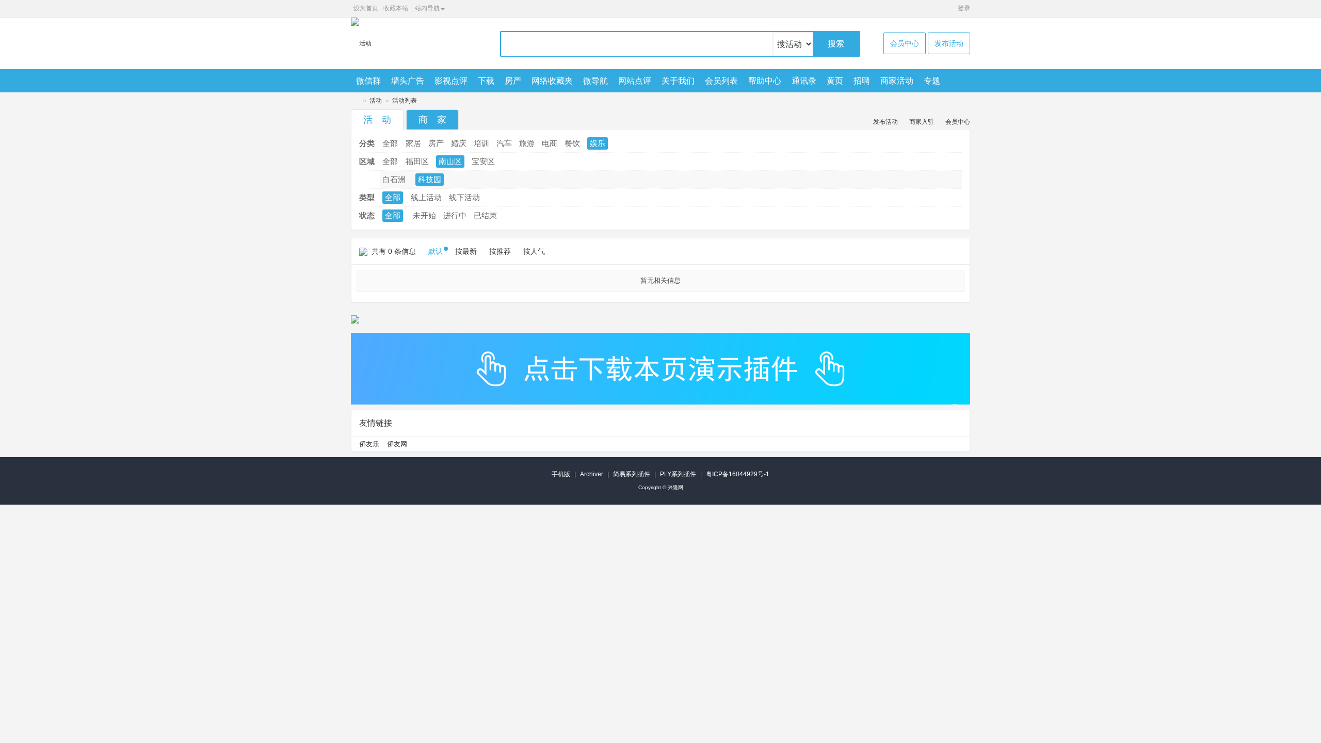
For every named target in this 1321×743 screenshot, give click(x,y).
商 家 (432, 120)
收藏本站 (395, 8)
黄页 (835, 80)
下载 (486, 80)
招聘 (861, 80)
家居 (413, 143)
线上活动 (426, 197)
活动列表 (404, 100)
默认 (435, 251)
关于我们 (678, 80)
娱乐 (597, 143)
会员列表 (721, 80)
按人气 (534, 251)
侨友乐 (369, 444)
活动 (375, 100)
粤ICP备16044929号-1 (737, 474)
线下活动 (464, 197)
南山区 (450, 161)
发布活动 (949, 43)
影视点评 (451, 80)
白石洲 (394, 179)
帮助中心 (764, 80)
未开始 (424, 215)
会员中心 (904, 43)
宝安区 (483, 161)
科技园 (429, 179)
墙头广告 (407, 80)
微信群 (368, 80)
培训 (481, 143)
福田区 (417, 161)
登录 (964, 8)
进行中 (454, 215)
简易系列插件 (631, 474)
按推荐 (500, 251)
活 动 (377, 120)
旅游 (527, 143)
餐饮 (572, 143)
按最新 (466, 251)
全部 (390, 143)
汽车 (504, 143)
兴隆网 (355, 100)
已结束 (485, 215)
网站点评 (634, 80)
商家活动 (896, 80)
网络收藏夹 (552, 80)
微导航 (595, 80)
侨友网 (397, 444)
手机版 (561, 474)
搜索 (836, 43)
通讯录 (804, 80)
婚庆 (458, 143)
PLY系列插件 (678, 474)
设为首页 (365, 8)
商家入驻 (921, 121)
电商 (549, 143)
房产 (513, 80)
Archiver (591, 474)
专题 (932, 80)
